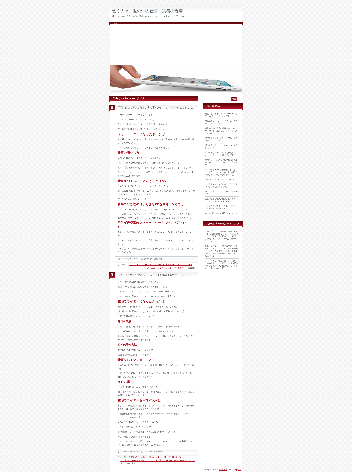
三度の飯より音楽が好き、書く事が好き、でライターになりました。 (156, 107)
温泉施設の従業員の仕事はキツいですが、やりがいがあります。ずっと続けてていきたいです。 (221, 130)
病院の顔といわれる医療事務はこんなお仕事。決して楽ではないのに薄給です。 (221, 162)
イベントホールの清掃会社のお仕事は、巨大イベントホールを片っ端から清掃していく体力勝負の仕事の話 (221, 172)
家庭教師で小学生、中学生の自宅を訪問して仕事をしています (157, 457)
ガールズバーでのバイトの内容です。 (221, 179)
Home (115, 23)
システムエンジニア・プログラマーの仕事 (164, 268)
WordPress (223, 470)
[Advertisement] (176, 44)
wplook (238, 470)
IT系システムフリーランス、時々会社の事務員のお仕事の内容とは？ (160, 264)
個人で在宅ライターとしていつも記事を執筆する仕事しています (153, 274)
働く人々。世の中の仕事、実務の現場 (147, 11)
